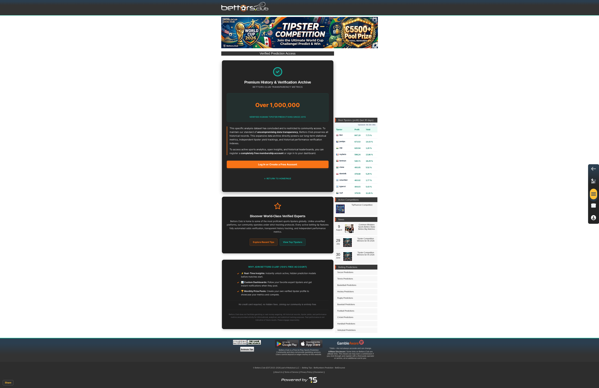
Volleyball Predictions (346, 330)
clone (341, 167)
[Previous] (226, 21)
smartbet (343, 180)
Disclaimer (318, 372)
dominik (342, 174)
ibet (341, 135)
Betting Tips (307, 368)
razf (341, 193)
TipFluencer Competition (362, 205)
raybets (342, 154)
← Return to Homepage (277, 178)
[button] (593, 169)
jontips (342, 141)
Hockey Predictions (345, 292)
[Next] (373, 21)
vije (340, 148)
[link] (593, 181)
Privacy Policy (306, 372)
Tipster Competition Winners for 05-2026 (365, 254)
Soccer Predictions (345, 272)
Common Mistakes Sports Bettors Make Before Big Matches (366, 227)
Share (8, 382)
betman (342, 161)
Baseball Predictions (346, 304)
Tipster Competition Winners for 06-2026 (365, 240)
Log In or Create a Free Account (277, 164)
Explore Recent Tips (263, 242)
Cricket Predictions (345, 317)
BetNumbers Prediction (323, 368)
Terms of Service (291, 372)
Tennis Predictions (345, 279)
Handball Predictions (346, 324)
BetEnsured (340, 368)
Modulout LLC (293, 368)
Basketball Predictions (346, 285)
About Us (279, 372)
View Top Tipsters (292, 242)
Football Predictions (345, 311)
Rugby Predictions (345, 298)
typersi (342, 186)
